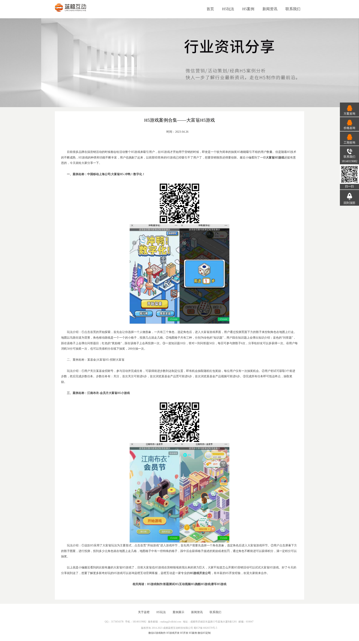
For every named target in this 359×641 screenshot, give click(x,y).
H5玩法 (228, 9)
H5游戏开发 (173, 632)
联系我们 (292, 9)
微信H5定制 (204, 632)
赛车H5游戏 (218, 584)
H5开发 (184, 632)
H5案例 (248, 9)
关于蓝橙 (144, 612)
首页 (210, 9)
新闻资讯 (269, 9)
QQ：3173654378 (114, 621)
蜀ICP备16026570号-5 (205, 627)
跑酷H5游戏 (202, 584)
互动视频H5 (186, 584)
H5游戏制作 (154, 584)
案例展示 (178, 612)
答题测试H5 (170, 584)
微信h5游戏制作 (157, 632)
